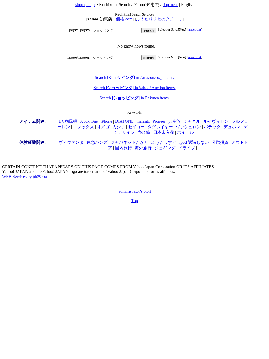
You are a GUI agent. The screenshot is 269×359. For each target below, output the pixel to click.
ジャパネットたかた (129, 142)
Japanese (170, 4)
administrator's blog (134, 191)
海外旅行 (143, 148)
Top (134, 200)
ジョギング (164, 148)
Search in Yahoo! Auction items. (135, 87)
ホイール (185, 132)
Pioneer (159, 121)
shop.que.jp (85, 4)
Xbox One (89, 121)
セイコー (136, 127)
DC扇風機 (68, 121)
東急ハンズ (97, 142)
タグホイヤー (160, 127)
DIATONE (124, 121)
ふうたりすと (164, 142)
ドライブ (186, 148)
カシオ (118, 127)
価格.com (124, 19)
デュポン (232, 127)
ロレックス (83, 127)
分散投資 (220, 142)
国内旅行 (123, 148)
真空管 (174, 121)
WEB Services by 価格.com (25, 176)
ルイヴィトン (216, 121)
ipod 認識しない (194, 142)
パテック (212, 127)
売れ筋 (144, 132)
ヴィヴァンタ (71, 142)
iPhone (106, 121)
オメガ (103, 127)
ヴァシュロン (188, 127)
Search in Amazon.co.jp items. (134, 77)
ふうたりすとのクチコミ (159, 19)
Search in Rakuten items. (135, 98)
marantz (143, 121)
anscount (194, 30)
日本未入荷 (163, 132)
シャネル (192, 121)
